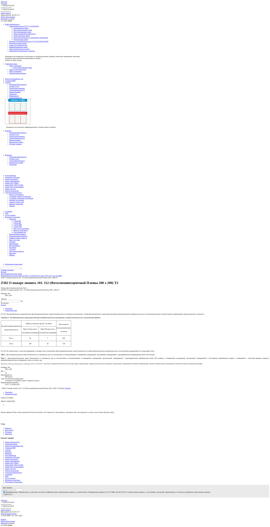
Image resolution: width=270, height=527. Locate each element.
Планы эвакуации (11, 459)
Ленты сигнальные (12, 471)
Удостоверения (10, 455)
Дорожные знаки (11, 444)
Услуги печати (10, 478)
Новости (8, 428)
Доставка (8, 432)
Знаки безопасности (12, 442)
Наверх (3, 519)
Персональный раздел (9, 514)
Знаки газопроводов (12, 461)
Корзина (4, 19)
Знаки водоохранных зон (14, 446)
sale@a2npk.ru (6, 13)
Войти (3, 17)
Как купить (9, 430)
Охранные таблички (12, 457)
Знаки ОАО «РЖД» (12, 463)
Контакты (8, 434)
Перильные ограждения (13, 482)
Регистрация (10, 17)
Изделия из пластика (12, 480)
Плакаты (8, 452)
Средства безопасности (13, 472)
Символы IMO (10, 448)
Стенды (8, 450)
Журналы (8, 453)
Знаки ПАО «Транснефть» (14, 467)
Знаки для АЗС (10, 469)
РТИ (6, 476)
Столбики (8, 474)
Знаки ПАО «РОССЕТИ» (14, 465)
